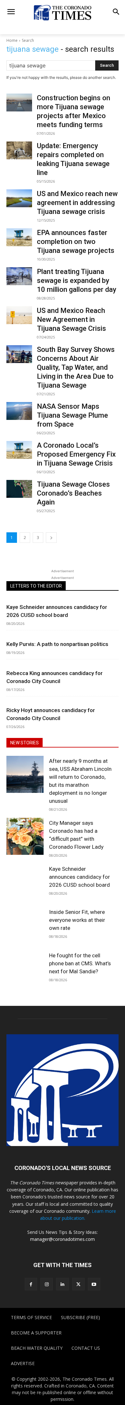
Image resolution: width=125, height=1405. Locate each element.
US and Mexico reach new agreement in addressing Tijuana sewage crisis (77, 203)
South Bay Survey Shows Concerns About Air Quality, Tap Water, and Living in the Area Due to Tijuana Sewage (76, 367)
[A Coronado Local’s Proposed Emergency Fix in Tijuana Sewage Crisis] (19, 450)
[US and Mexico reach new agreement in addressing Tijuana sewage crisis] (19, 198)
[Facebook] (31, 1284)
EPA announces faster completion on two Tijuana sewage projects (75, 241)
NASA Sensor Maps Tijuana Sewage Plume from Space (72, 415)
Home (12, 40)
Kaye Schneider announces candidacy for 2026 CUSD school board (79, 877)
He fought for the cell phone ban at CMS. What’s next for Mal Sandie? (80, 963)
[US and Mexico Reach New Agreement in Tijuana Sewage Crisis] (19, 315)
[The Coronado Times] (62, 12)
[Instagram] (46, 1284)
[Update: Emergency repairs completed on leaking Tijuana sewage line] (19, 150)
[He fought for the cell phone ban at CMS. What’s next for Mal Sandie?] (25, 968)
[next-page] (51, 537)
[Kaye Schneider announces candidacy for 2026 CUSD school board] (25, 882)
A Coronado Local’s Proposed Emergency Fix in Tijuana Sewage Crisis (76, 454)
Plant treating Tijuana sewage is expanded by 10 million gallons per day (76, 280)
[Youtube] (94, 1284)
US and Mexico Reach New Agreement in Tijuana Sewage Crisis (71, 319)
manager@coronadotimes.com (62, 1239)
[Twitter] (78, 1284)
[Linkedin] (62, 1284)
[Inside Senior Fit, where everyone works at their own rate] (25, 925)
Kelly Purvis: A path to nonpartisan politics (57, 644)
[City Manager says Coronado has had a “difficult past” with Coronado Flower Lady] (25, 836)
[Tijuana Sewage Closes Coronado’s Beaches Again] (19, 489)
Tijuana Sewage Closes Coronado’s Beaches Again (73, 493)
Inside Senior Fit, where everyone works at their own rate (77, 920)
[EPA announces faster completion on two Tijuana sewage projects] (19, 237)
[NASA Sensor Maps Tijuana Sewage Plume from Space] (19, 411)
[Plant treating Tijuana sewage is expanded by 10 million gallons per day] (19, 276)
